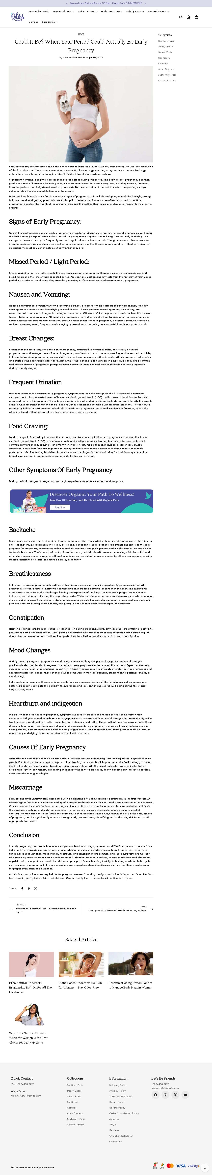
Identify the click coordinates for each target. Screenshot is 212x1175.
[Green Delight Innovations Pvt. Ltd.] (17, 17)
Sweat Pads (74, 1096)
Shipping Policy (118, 1085)
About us (114, 1119)
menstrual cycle (35, 240)
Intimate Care (86, 11)
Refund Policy (117, 1108)
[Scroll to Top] (205, 1157)
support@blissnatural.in (165, 1088)
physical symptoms (107, 661)
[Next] (145, 3)
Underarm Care (110, 11)
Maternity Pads (76, 1119)
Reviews (114, 1130)
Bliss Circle (48, 22)
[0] (196, 17)
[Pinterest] (29, 888)
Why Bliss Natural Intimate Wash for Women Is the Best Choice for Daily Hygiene (28, 1037)
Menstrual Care (62, 11)
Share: (13, 888)
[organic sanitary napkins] (81, 516)
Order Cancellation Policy (124, 1113)
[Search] (180, 17)
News (81, 34)
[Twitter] (35, 888)
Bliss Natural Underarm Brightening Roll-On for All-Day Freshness (31, 987)
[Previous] (66, 3)
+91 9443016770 (25, 1084)
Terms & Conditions (120, 1096)
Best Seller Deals (39, 11)
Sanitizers (73, 1102)
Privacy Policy (117, 1091)
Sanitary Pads (75, 1085)
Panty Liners (74, 1091)
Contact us (115, 1142)
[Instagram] (165, 1095)
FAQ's (112, 1125)
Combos (33, 22)
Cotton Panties (75, 1125)
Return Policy (117, 1102)
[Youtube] (185, 1095)
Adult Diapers (75, 1113)
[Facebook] (22, 888)
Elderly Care (133, 11)
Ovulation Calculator (121, 1136)
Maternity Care (157, 11)
